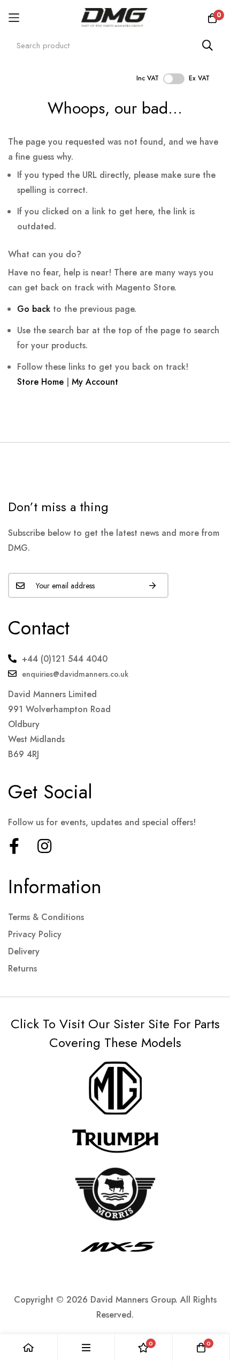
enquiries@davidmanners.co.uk (75, 674)
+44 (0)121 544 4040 (65, 659)
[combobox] (115, 45)
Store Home (40, 382)
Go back (33, 309)
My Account (95, 382)
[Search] (207, 45)
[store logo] (115, 17)
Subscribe (152, 585)
